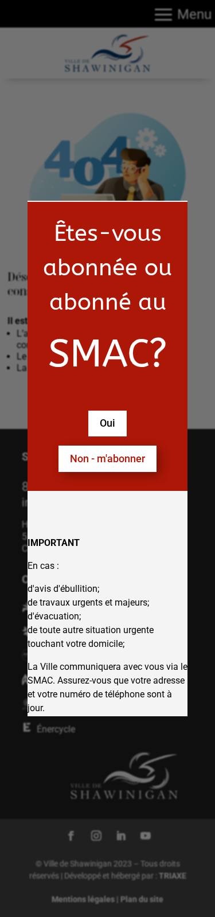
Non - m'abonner (107, 458)
